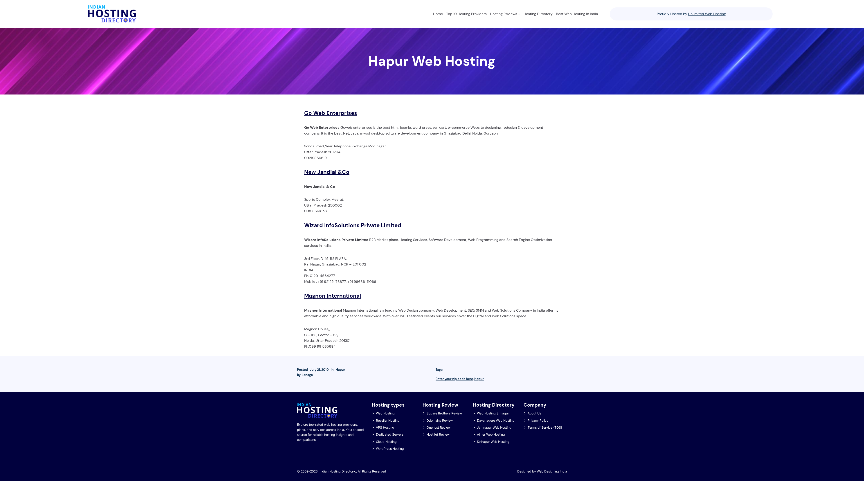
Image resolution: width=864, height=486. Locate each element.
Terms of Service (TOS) (545, 427)
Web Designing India (552, 471)
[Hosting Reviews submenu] (519, 14)
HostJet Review (438, 434)
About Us (534, 413)
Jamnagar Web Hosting (494, 427)
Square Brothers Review (444, 413)
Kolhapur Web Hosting (493, 441)
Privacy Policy (538, 420)
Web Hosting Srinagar (493, 413)
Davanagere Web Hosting (496, 420)
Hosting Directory (494, 405)
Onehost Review (438, 427)
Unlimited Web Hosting (707, 13)
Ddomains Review (440, 420)
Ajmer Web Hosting (491, 434)
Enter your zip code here (454, 379)
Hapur (340, 370)
